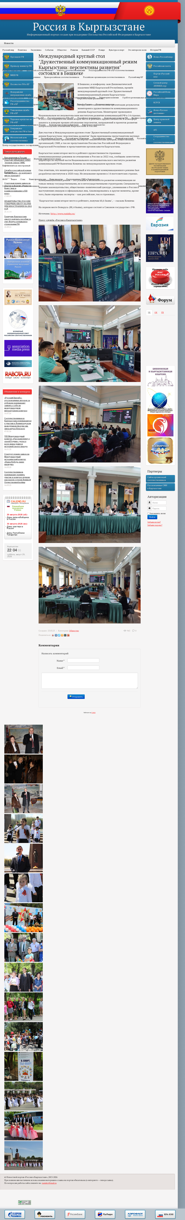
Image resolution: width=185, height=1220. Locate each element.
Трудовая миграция (105, 104)
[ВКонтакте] (56, 635)
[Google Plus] (68, 635)
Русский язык (11, 131)
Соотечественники (14, 63)
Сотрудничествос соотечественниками (163, 139)
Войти (152, 517)
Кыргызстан (12, 546)
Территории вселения (109, 97)
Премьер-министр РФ (21, 66)
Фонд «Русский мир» (163, 57)
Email (61, 668)
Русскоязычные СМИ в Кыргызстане (83, 179)
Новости (8, 43)
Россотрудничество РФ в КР (61, 118)
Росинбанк (75, 1214)
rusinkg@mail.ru (49, 1183)
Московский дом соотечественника (19, 139)
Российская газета (162, 66)
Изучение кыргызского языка (47, 159)
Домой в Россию (84, 104)
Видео (14, 179)
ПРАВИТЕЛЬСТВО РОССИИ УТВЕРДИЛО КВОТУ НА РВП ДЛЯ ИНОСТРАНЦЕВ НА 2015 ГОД (18, 205)
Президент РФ (17, 57)
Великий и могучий (124, 138)
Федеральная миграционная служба (20, 93)
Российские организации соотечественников (104, 77)
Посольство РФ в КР (34, 118)
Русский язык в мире (102, 138)
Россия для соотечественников (58, 104)
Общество (62, 50)
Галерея (8, 172)
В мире (102, 50)
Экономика (36, 50)
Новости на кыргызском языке (16, 159)
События (49, 50)
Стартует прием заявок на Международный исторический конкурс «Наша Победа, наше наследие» (16, 459)
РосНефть (44, 1214)
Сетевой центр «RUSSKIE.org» (160, 84)
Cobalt (93, 713)
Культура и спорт (116, 50)
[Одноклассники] (62, 635)
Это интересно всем (137, 50)
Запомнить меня (157, 513)
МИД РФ (14, 75)
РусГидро (105, 1214)
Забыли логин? (154, 522)
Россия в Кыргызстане (89, 26)
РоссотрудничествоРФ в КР (19, 102)
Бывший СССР (88, 50)
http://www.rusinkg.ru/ (63, 213)
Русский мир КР (135, 77)
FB (162, 312)
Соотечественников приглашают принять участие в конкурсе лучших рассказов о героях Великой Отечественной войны (17, 477)
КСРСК (156, 102)
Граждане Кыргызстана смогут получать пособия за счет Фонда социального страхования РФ (17, 220)
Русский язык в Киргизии (77, 138)
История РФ (155, 50)
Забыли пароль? (154, 525)
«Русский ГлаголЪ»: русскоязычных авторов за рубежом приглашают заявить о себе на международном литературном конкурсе (17, 404)
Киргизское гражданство (93, 125)
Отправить (77, 696)
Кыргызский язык (14, 152)
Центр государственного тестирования (20, 145)
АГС (155, 130)
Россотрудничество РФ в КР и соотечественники (111, 70)
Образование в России (35, 125)
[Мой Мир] (65, 635)
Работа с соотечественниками (71, 70)
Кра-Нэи (165, 1214)
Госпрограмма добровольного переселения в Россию (71, 97)
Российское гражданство (88, 118)
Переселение (11, 90)
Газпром (14, 1214)
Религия (74, 50)
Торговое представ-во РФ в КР (21, 121)
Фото (4, 179)
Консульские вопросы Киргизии (63, 125)
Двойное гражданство (142, 118)
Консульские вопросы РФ (116, 118)
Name (61, 660)
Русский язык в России (51, 138)
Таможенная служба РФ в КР (19, 111)
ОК (156, 312)
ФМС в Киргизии (35, 97)
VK (149, 312)
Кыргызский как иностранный (16, 165)
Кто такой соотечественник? (40, 70)
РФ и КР (8, 111)
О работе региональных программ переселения (143, 97)
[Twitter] (59, 635)
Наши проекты (56, 179)
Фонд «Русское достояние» (160, 111)
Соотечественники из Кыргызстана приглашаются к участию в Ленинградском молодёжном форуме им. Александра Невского (17, 423)
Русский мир (8, 50)
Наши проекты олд (37, 179)
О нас (22, 179)
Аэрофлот (135, 1214)
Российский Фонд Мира (161, 93)
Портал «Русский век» (161, 75)
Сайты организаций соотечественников (20, 186)
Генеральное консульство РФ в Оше (21, 130)
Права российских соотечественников (61, 77)
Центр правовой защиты (161, 121)
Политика (22, 50)
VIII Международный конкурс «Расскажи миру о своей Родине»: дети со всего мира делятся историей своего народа (17, 441)
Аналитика (144, 186)
